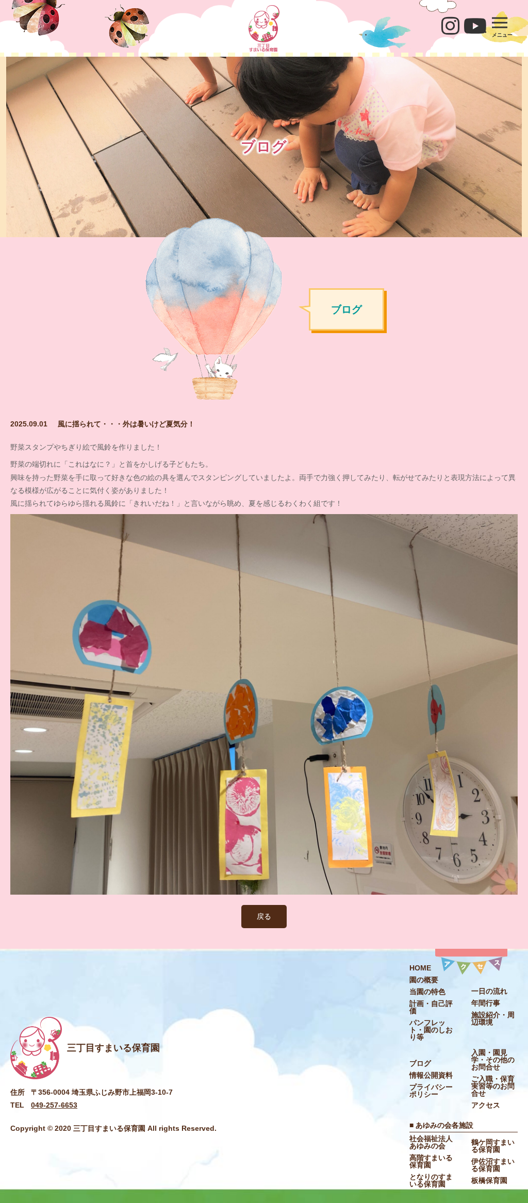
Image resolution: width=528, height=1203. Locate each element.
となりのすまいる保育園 (431, 1180)
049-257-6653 (54, 1105)
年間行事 (485, 1003)
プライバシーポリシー (431, 1090)
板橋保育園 (489, 1180)
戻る (264, 916)
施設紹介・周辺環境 (493, 1018)
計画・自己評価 (431, 1007)
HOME (420, 968)
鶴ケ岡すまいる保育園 (493, 1145)
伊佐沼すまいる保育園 (493, 1165)
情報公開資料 (431, 1075)
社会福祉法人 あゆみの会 (434, 1142)
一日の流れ (489, 991)
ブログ (420, 1063)
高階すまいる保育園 (431, 1161)
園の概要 (423, 980)
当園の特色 (427, 991)
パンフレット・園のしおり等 (431, 1029)
